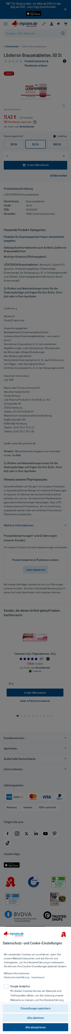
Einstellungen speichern (36, 1008)
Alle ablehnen (35, 1017)
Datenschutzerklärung (16, 977)
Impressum (38, 977)
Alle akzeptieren (35, 1027)
